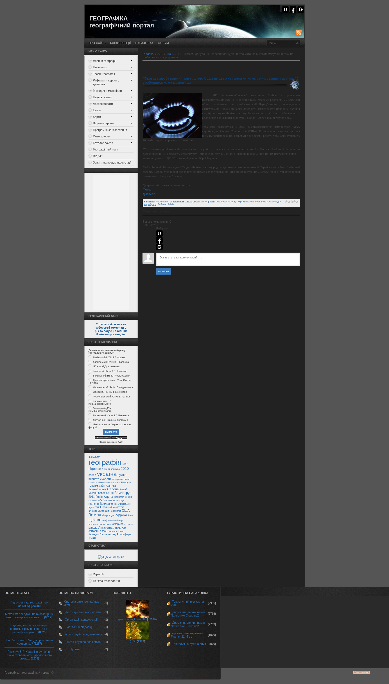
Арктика (111, 485)
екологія (105, 479)
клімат (92, 510)
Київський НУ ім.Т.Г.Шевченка (110, 371)
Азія (130, 515)
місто (112, 507)
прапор (120, 527)
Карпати (115, 482)
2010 (125, 469)
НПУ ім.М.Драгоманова (106, 366)
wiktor (204, 201)
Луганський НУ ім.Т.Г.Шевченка (111, 415)
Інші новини (162, 201)
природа (118, 500)
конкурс (115, 469)
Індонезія (119, 497)
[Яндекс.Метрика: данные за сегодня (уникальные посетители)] (111, 557)
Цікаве (95, 519)
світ (97, 507)
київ (100, 500)
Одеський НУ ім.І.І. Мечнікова (110, 392)
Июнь (170, 54)
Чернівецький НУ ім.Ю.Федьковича (113, 387)
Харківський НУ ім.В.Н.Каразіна (111, 362)
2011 (91, 496)
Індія (91, 507)
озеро (92, 475)
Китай (123, 489)
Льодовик (104, 510)
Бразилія (116, 510)
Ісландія (93, 524)
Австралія (124, 503)
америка (117, 524)
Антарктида (106, 527)
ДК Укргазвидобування (247, 201)
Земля (94, 514)
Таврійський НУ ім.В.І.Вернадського (99, 402)
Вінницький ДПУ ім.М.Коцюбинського (99, 409)
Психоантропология (106, 581)
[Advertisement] (111, 242)
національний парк (113, 520)
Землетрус (123, 493)
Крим (107, 469)
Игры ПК (98, 574)
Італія (102, 524)
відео (92, 469)
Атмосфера (124, 534)
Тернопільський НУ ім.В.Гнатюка (111, 396)
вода (112, 515)
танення (113, 531)
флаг (92, 538)
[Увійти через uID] (285, 9)
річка (108, 524)
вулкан (123, 475)
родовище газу (224, 201)
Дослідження (109, 503)
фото (128, 496)
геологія (93, 503)
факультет (94, 456)
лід (113, 534)
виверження (106, 493)
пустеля (128, 524)
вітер (105, 515)
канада (92, 527)
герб (125, 464)
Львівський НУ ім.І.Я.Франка (109, 357)
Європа (113, 489)
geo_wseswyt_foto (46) (132, 619)
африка (121, 515)
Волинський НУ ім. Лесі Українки (111, 375)
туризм (93, 485)
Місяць (92, 493)
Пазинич (105, 534)
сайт (102, 485)
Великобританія (97, 489)
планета (93, 479)
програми (117, 479)
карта (108, 496)
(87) (132, 641)
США (126, 510)
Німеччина (104, 482)
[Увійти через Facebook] (293, 9)
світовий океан (97, 531)
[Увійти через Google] (300, 9)
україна (107, 474)
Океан (104, 507)
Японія (107, 500)
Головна (148, 54)
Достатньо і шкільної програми (110, 420)
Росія (99, 496)
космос (92, 500)
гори (100, 469)
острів (120, 507)
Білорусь (126, 482)
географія (105, 462)
